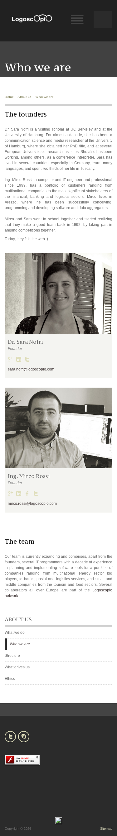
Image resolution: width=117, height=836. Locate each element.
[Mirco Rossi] (58, 428)
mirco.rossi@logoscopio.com (32, 503)
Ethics (10, 678)
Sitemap (106, 828)
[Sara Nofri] (58, 293)
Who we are (44, 97)
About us (24, 97)
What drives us (17, 667)
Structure (12, 655)
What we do (15, 632)
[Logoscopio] (32, 18)
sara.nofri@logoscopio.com (31, 369)
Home (9, 97)
